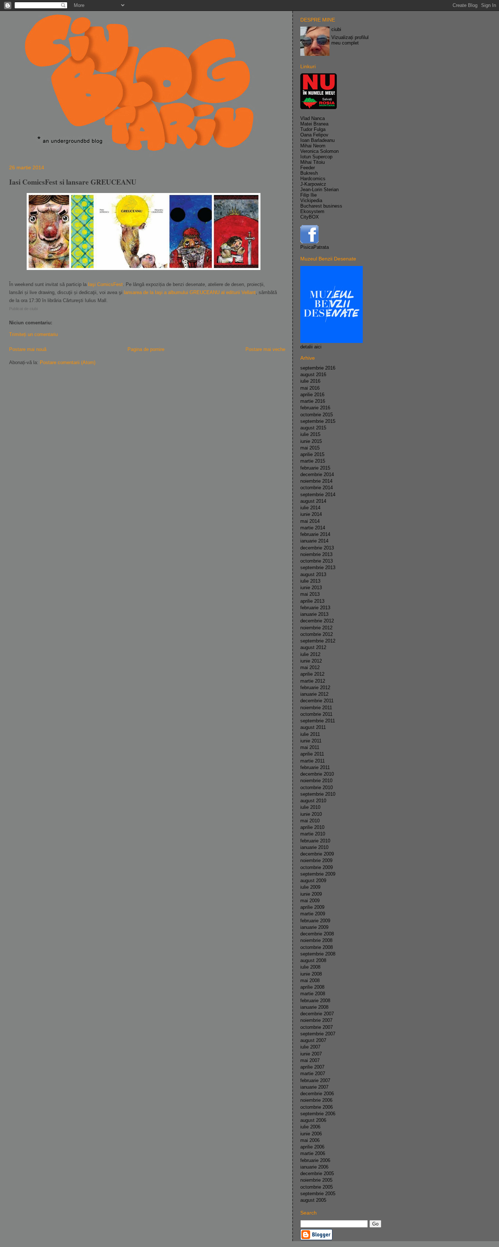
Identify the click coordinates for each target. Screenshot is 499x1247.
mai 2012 (310, 667)
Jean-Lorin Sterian (319, 189)
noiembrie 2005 (316, 1180)
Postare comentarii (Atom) (67, 362)
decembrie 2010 (317, 774)
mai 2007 (310, 1060)
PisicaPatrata (314, 247)
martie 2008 (312, 993)
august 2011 (313, 727)
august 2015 (313, 428)
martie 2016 (312, 401)
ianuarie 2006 (314, 1167)
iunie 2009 (311, 894)
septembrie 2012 (317, 641)
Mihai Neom (312, 145)
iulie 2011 (310, 734)
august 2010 (313, 800)
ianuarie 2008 (314, 1007)
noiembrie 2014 (316, 481)
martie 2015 (312, 461)
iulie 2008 (310, 967)
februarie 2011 (315, 767)
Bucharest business (321, 206)
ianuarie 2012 (314, 694)
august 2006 (313, 1120)
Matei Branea (314, 124)
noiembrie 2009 (316, 860)
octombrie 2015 (316, 414)
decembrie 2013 (317, 548)
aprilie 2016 (312, 394)
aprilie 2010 (312, 827)
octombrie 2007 (316, 1027)
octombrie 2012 (316, 634)
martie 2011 (312, 761)
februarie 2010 (315, 840)
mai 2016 (310, 388)
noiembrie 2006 (316, 1100)
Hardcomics (312, 178)
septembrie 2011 (317, 720)
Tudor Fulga (312, 129)
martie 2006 (312, 1153)
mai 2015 (310, 448)
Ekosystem (312, 211)
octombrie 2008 (316, 947)
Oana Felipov (314, 135)
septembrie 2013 (317, 567)
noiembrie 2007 (316, 1020)
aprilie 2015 (312, 454)
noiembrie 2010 (316, 780)
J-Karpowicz (313, 184)
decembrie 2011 (317, 700)
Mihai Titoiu (312, 162)
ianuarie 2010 (314, 847)
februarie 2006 (315, 1160)
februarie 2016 (315, 407)
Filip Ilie (308, 195)
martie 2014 (312, 527)
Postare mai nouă (27, 349)
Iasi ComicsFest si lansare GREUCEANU (72, 182)
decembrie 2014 (317, 474)
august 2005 (313, 1200)
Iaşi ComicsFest (105, 284)
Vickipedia (311, 200)
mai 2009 (310, 900)
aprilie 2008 (312, 987)
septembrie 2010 (317, 794)
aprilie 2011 (312, 754)
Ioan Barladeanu (317, 140)
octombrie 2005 (316, 1187)
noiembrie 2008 (316, 940)
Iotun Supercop (316, 156)
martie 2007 (312, 1073)
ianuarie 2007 (314, 1087)
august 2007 (313, 1040)
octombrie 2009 (316, 867)
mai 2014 (310, 521)
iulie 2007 (310, 1047)
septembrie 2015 (317, 421)
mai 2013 (310, 594)
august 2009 (313, 880)
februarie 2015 (315, 468)
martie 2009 (312, 913)
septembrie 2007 (317, 1033)
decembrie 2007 (317, 1013)
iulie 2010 (310, 807)
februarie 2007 (315, 1080)
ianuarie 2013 (314, 614)
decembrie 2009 (317, 854)
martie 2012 (312, 681)
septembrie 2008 (317, 954)
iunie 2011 (310, 741)
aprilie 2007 (312, 1067)
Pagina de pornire (145, 349)
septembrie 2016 (317, 368)
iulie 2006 (310, 1127)
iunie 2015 (311, 441)
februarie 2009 (315, 920)
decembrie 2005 (317, 1173)
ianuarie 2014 (314, 541)
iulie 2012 (310, 654)
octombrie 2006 (316, 1107)
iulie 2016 (310, 381)
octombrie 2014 (316, 487)
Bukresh (309, 173)
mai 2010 (310, 820)
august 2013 (313, 574)
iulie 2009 (310, 887)
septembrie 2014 (317, 494)
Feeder (307, 167)
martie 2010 (312, 834)
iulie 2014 (310, 507)
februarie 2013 (315, 607)
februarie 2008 (315, 1000)
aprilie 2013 (312, 601)
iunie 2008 (311, 974)
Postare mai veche (265, 349)
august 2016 (313, 374)
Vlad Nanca (312, 118)
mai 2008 (310, 980)
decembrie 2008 (317, 934)
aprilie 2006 (312, 1147)
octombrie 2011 (316, 714)
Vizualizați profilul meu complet (350, 40)
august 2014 (313, 501)
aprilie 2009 (312, 907)
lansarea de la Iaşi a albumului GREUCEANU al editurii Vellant (190, 292)
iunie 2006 (311, 1133)
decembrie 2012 (317, 621)
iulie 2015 (310, 434)
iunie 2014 (311, 514)
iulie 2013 (310, 581)
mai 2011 (309, 747)
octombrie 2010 (316, 787)
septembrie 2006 (317, 1113)
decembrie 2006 (317, 1093)
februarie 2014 (315, 534)
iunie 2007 (311, 1054)
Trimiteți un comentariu (33, 334)
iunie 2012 (311, 661)
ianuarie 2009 (314, 927)
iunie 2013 (311, 587)
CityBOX (309, 217)
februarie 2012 (315, 687)
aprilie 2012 (312, 674)
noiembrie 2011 (316, 707)
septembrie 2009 (317, 874)
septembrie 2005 (317, 1193)
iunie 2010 (311, 814)
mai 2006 (310, 1140)
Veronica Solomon (319, 151)
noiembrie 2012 (316, 627)
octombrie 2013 (316, 561)
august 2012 (313, 647)
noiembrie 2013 (316, 554)
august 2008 (313, 960)
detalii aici (310, 347)
